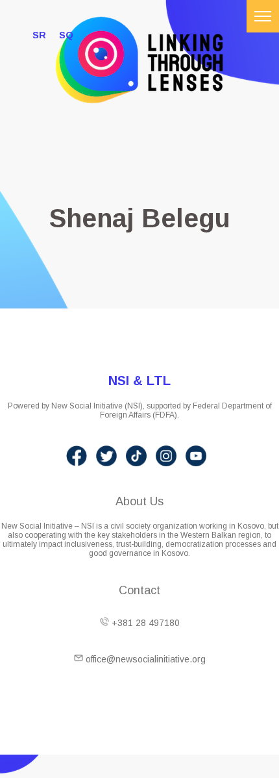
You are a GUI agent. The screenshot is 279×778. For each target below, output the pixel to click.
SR (39, 34)
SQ (66, 34)
